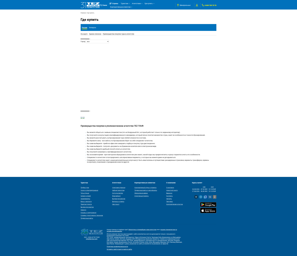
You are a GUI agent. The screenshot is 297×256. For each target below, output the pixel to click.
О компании (170, 187)
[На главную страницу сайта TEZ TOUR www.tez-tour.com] (90, 5)
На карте (84, 34)
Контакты (169, 196)
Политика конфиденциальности (117, 246)
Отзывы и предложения (88, 212)
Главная (83, 13)
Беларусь (92, 27)
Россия (84, 27)
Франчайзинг (116, 196)
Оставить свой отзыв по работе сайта (119, 249)
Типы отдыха (85, 193)
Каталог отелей (86, 196)
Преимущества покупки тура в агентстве (118, 34)
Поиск (104, 5)
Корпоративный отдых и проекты (145, 187)
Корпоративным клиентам (120, 7)
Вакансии (169, 193)
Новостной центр (172, 190)
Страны (115, 3)
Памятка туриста (86, 204)
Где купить (149, 3)
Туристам (124, 3)
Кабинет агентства (118, 190)
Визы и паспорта (86, 201)
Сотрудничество (117, 193)
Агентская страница (118, 187)
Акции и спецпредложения (89, 190)
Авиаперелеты (85, 199)
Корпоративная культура (174, 204)
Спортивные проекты (141, 196)
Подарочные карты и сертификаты (145, 190)
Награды (169, 199)
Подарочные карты (87, 218)
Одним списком (95, 34)
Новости (83, 210)
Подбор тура (85, 187)
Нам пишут (115, 204)
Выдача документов (87, 207)
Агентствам (136, 3)
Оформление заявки (141, 193)
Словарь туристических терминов (92, 215)
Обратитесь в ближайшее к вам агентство (142, 229)
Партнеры (169, 201)
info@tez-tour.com (91, 239)
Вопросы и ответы (118, 201)
